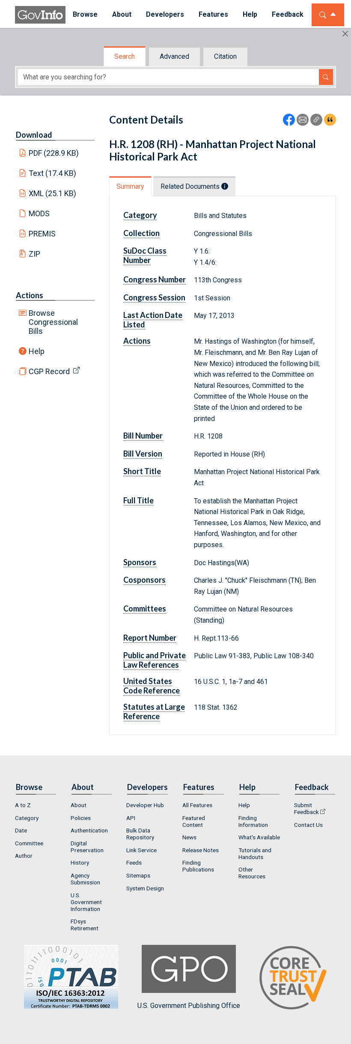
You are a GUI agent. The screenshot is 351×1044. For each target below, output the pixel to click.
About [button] (121, 14)
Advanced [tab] (174, 56)
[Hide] (345, 33)
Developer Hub (145, 805)
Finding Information (253, 821)
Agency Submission (85, 879)
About (78, 805)
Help (37, 351)
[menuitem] (85, 14)
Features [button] (213, 14)
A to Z (23, 805)
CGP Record (49, 371)
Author (24, 855)
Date (21, 830)
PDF (54, 152)
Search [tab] (124, 56)
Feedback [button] (287, 14)
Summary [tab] (130, 186)
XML (53, 193)
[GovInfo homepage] (40, 15)
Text (53, 173)
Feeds (134, 862)
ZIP (34, 253)
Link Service (141, 850)
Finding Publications (198, 866)
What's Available (259, 837)
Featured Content (193, 821)
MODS (39, 213)
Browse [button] (85, 14)
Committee (29, 843)
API (130, 817)
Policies (81, 817)
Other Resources (251, 873)
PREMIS (42, 233)
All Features (197, 805)
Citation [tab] (225, 56)
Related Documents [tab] (191, 186)
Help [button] (250, 14)
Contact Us (308, 824)
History (80, 862)
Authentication (89, 830)
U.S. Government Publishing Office (188, 1006)
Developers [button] (165, 14)
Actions (29, 295)
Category (27, 817)
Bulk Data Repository (140, 834)
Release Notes (200, 850)
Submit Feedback (306, 808)
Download (34, 134)
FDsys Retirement (84, 925)
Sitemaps (138, 875)
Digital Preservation (87, 846)
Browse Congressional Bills (53, 322)
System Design (145, 888)
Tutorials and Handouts (254, 853)
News (189, 837)
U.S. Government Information (86, 902)
